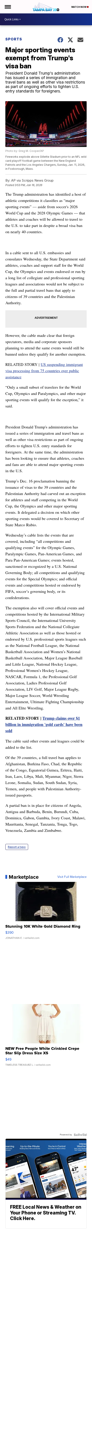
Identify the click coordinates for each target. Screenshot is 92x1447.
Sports (13, 39)
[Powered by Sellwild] (80, 1134)
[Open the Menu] (7, 6)
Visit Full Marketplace (72, 877)
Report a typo (17, 847)
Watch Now (79, 7)
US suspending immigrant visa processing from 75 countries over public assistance (44, 371)
